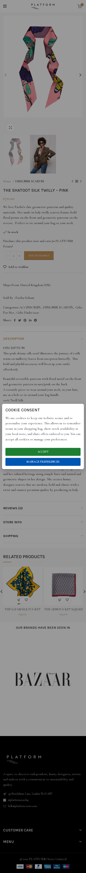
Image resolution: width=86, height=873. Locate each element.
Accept (43, 452)
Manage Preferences (43, 462)
